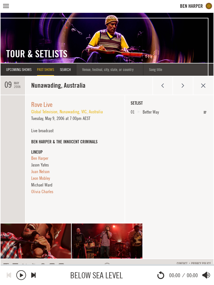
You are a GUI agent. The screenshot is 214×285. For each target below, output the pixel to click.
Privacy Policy (201, 263)
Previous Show (162, 85)
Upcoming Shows (18, 69)
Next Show (183, 85)
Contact (182, 263)
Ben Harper (39, 158)
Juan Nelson (40, 171)
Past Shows (45, 69)
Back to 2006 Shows (203, 85)
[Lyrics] (205, 112)
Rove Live (41, 104)
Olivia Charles (42, 191)
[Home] (196, 6)
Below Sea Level (96, 275)
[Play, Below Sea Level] (21, 275)
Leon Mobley (40, 178)
